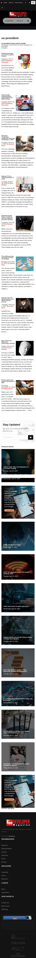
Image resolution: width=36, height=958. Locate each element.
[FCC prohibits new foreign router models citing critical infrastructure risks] (18, 724)
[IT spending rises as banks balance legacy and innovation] (18, 693)
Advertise (4, 855)
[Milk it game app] (18, 949)
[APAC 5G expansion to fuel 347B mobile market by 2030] (18, 567)
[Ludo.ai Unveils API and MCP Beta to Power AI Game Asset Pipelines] (18, 630)
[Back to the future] (1, 2)
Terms (3, 858)
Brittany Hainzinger (6, 61)
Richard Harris (8, 388)
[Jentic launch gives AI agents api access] (18, 597)
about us (4, 845)
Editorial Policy (6, 848)
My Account (5, 906)
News (3, 889)
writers (5, 2)
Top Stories (5, 892)
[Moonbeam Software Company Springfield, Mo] (18, 936)
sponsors (11, 2)
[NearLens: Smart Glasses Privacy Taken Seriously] (18, 480)
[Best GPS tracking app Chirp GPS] (18, 942)
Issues (3, 875)
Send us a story (19, 2)
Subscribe (4, 872)
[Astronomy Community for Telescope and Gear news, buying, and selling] (18, 955)
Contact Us (5, 902)
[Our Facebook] (25, 2)
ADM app (4, 909)
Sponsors (4, 879)
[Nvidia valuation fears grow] (18, 536)
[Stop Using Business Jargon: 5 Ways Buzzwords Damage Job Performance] (18, 662)
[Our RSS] (2, 7)
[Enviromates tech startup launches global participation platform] (18, 757)
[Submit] (28, 21)
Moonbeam (12, 836)
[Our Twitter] (29, 2)
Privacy (3, 862)
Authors (4, 852)
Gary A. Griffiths (6, 348)
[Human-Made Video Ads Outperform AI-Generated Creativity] (18, 461)
